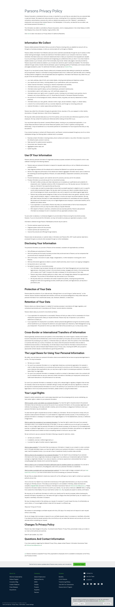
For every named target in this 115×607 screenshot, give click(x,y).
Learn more (101, 601)
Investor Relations (14, 584)
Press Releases (14, 587)
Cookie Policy (68, 67)
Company (37, 573)
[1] (44, 24)
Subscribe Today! (79, 564)
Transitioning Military (64, 582)
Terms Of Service (7, 604)
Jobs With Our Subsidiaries (66, 584)
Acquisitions (13, 589)
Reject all (82, 603)
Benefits (61, 577)
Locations (89, 579)
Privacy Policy (15, 604)
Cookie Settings (30, 604)
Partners (36, 592)
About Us (12, 573)
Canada (36, 584)
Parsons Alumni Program (65, 587)
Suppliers (36, 589)
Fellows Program (14, 579)
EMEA (35, 582)
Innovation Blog (14, 582)
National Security (39, 579)
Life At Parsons (63, 579)
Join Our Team (90, 576)
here (29, 33)
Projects (36, 587)
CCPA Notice (22, 604)
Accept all (76, 603)
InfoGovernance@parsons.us (78, 486)
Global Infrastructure (39, 577)
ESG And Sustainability (16, 577)
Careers (61, 573)
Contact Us (90, 573)
